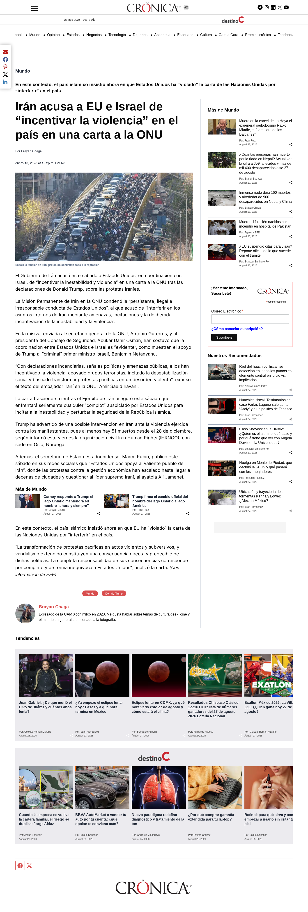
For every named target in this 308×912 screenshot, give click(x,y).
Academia (162, 34)
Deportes (140, 34)
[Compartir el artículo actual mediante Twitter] (5, 74)
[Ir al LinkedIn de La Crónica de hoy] (273, 7)
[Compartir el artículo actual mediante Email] (5, 52)
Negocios (94, 34)
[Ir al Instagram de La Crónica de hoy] (266, 7)
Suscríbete (224, 337)
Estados (73, 34)
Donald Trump (114, 593)
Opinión (53, 34)
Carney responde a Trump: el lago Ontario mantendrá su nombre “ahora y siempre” (68, 501)
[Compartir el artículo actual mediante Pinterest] (5, 67)
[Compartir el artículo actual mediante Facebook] (5, 59)
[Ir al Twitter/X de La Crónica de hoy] (280, 7)
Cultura (206, 34)
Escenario (185, 34)
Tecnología (117, 34)
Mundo (34, 34)
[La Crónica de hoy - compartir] (99, 513)
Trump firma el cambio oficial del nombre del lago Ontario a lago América (160, 501)
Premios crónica (258, 34)
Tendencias (287, 34)
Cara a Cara (228, 34)
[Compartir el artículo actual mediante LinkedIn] (5, 82)
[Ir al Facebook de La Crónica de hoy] (260, 7)
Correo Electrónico (227, 310)
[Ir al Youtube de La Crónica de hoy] (286, 7)
